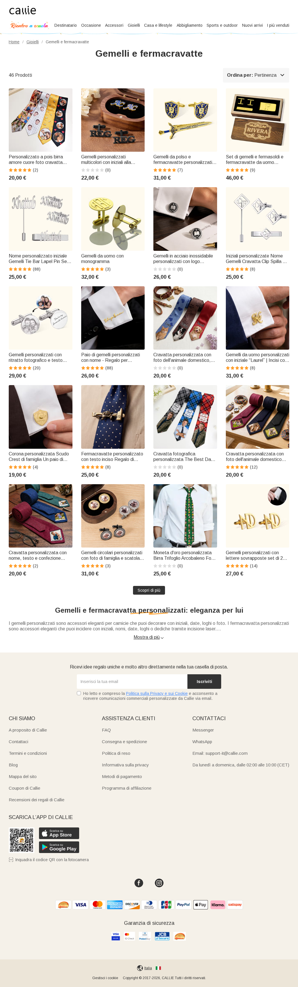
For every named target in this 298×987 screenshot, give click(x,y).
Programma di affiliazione (126, 788)
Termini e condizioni (28, 753)
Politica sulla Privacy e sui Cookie (157, 693)
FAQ (106, 729)
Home (14, 42)
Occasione (91, 25)
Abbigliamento (190, 25)
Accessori (114, 25)
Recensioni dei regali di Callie (36, 799)
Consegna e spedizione (124, 741)
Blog (13, 764)
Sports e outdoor (222, 25)
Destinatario (65, 25)
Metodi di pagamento (122, 776)
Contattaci (18, 741)
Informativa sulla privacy (125, 764)
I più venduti (278, 25)
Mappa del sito (23, 776)
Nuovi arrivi (252, 25)
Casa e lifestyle (158, 25)
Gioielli (134, 25)
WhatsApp (202, 741)
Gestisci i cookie (105, 978)
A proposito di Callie (28, 729)
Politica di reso (116, 753)
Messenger (203, 729)
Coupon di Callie (24, 788)
